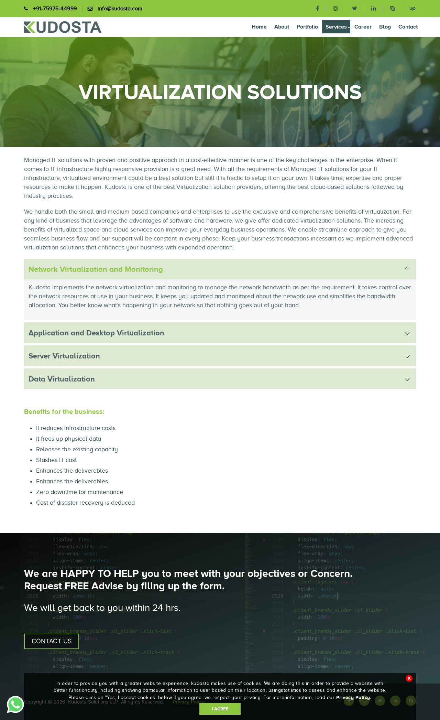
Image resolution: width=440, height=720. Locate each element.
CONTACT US (52, 641)
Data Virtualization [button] (62, 379)
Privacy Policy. (354, 697)
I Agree (220, 708)
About (281, 27)
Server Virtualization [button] (64, 356)
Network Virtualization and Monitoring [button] (96, 269)
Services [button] (336, 27)
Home (259, 27)
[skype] (392, 8)
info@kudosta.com (120, 9)
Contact (408, 27)
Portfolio (307, 27)
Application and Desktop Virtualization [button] (96, 333)
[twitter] (354, 8)
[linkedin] (373, 8)
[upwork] (409, 8)
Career (363, 27)
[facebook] (317, 8)
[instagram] (335, 8)
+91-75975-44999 (55, 9)
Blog (385, 27)
